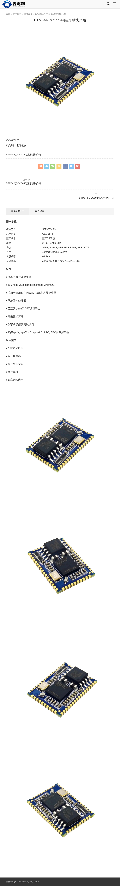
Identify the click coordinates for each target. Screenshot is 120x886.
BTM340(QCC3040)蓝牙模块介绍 (23, 181)
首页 (8, 14)
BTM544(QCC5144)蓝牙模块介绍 (50, 14)
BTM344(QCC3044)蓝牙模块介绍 (96, 196)
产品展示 (17, 14)
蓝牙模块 (28, 14)
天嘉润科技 (11, 881)
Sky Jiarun (34, 881)
